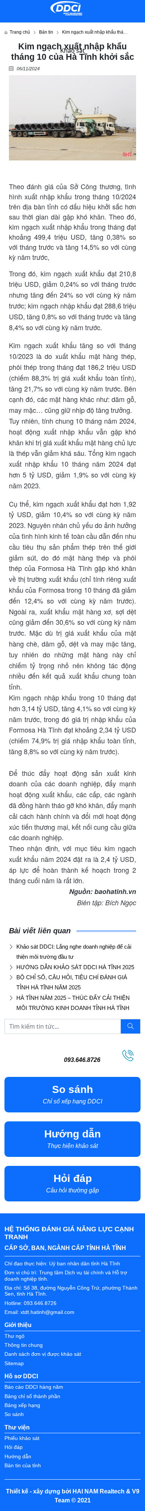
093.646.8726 (82, 1060)
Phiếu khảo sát (21, 1438)
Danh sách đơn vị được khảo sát (42, 1354)
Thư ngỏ (14, 1336)
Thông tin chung (23, 1345)
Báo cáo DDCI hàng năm (33, 1387)
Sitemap (14, 1363)
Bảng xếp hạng (22, 1405)
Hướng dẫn (17, 1456)
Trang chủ (18, 32)
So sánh (14, 1414)
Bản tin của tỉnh (22, 1465)
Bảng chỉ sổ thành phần (32, 1396)
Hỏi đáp (13, 1447)
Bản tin (46, 32)
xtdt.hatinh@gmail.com (47, 1312)
